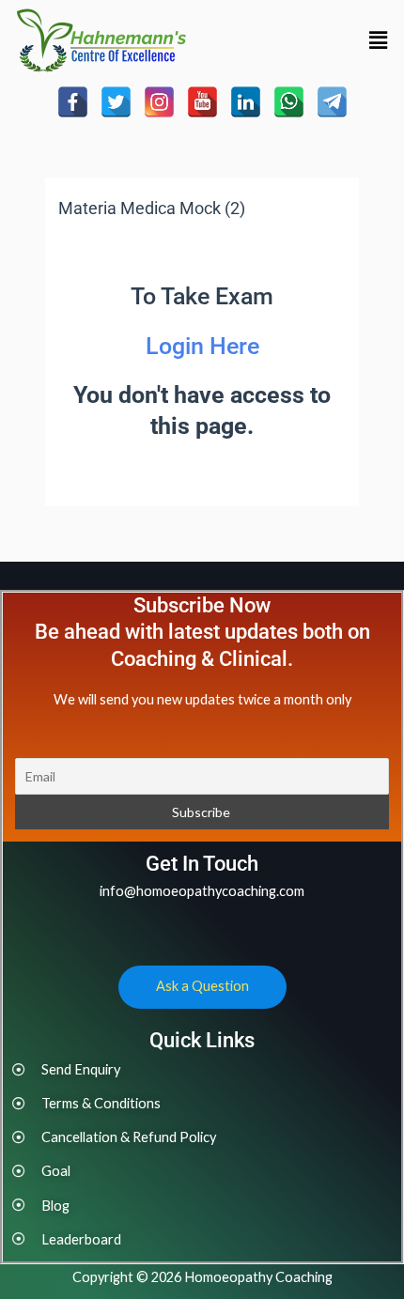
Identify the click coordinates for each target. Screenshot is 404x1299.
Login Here (202, 346)
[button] (379, 40)
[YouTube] (202, 101)
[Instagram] (159, 101)
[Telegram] (332, 101)
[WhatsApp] (288, 101)
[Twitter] (116, 101)
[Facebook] (72, 101)
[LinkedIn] (245, 101)
